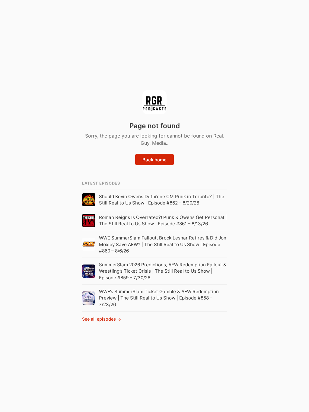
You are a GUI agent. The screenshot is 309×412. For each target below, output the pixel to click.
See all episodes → (101, 319)
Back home (154, 160)
